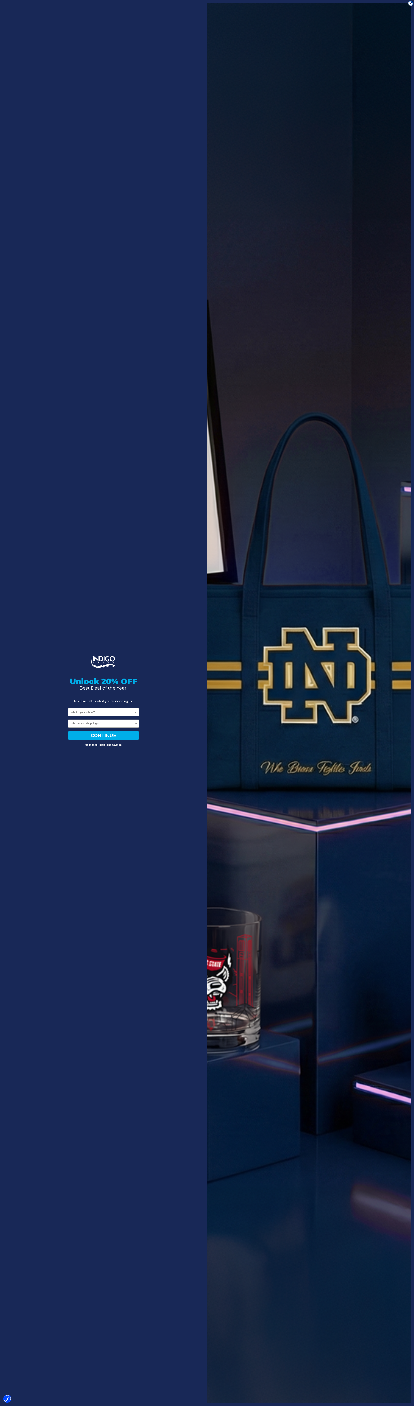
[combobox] (102, 712)
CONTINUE (103, 735)
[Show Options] (135, 712)
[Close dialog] (411, 3)
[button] (7, 1399)
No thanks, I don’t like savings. (103, 744)
